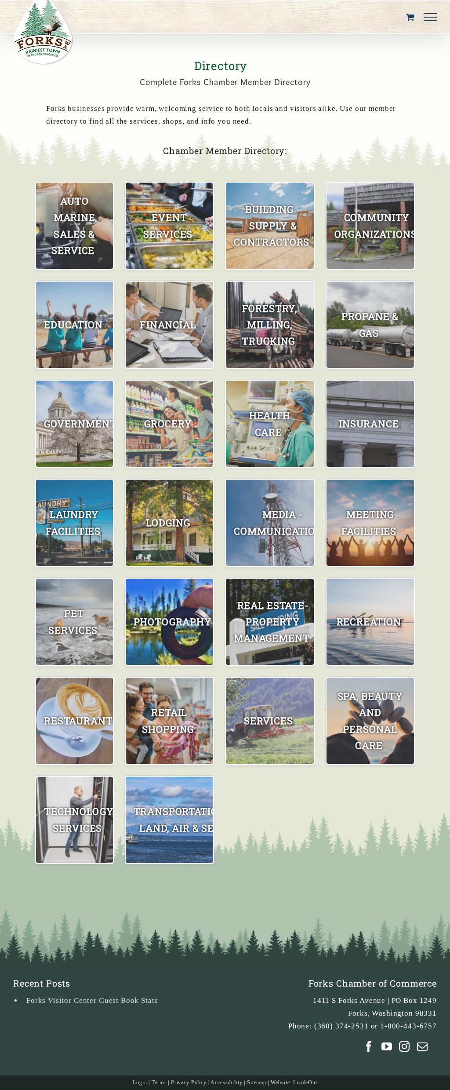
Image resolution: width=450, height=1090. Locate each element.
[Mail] (422, 1046)
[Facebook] (368, 1046)
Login (140, 1082)
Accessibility (226, 1082)
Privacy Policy (189, 1082)
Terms (159, 1082)
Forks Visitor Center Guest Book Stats (92, 1000)
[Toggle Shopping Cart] (410, 17)
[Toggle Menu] (430, 17)
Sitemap (256, 1082)
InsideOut (305, 1082)
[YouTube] (386, 1046)
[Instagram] (404, 1046)
